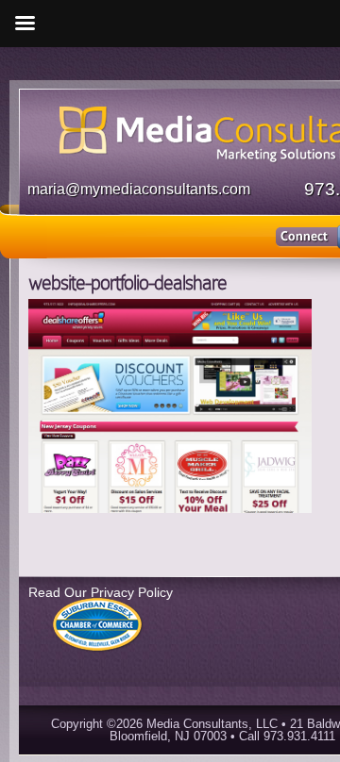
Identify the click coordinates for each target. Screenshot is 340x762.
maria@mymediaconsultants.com (138, 189)
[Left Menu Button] (24, 23)
